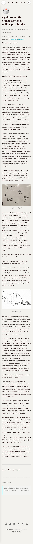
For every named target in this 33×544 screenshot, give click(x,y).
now (21, 2)
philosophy (21, 39)
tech (17, 2)
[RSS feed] (27, 524)
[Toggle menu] (3, 3)
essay (12, 39)
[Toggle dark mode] (29, 2)
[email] (10, 524)
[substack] (14, 524)
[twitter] (19, 524)
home (12, 2)
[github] (6, 524)
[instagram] (23, 524)
